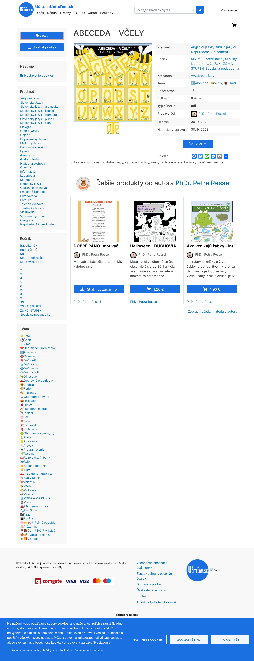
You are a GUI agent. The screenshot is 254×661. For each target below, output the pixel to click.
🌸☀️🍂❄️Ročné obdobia (37, 522)
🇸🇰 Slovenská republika (36, 474)
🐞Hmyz (230, 83)
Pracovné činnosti (32, 192)
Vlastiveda (27, 212)
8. (21, 294)
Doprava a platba (149, 584)
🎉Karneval (28, 425)
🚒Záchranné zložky (34, 506)
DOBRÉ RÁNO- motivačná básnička (99, 246)
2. (211, 64)
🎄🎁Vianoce (29, 538)
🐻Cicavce (27, 356)
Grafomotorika (30, 159)
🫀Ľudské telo (30, 429)
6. (21, 286)
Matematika (28, 180)
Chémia (25, 167)
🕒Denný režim (30, 372)
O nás (39, 13)
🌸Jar (24, 417)
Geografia (27, 220)
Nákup (52, 13)
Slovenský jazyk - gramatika (39, 106)
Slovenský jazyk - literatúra (38, 115)
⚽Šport (25, 340)
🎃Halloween (29, 401)
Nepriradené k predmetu (209, 52)
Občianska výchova (33, 188)
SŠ (22, 302)
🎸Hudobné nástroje (34, 409)
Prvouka (25, 200)
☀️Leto (25, 336)
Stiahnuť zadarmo (102, 289)
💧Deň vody (28, 364)
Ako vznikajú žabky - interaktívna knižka (212, 246)
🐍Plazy (25, 437)
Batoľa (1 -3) (28, 250)
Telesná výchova (31, 204)
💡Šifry (25, 470)
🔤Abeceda (199, 83)
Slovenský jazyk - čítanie (37, 111)
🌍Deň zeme (29, 368)
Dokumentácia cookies (88, 650)
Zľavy (43, 36)
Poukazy (106, 13)
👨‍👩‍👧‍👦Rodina (26, 518)
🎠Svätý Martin (30, 478)
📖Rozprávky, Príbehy (35, 457)
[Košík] (234, 25)
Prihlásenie (229, 10)
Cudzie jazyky (225, 47)
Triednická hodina (32, 208)
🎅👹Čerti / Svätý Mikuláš (37, 530)
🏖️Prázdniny (28, 526)
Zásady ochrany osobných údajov (33, 650)
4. (220, 64)
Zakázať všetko (189, 639)
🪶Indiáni (26, 413)
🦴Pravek (26, 445)
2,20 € (201, 144)
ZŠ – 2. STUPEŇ (31, 310)
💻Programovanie (32, 449)
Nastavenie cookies (39, 75)
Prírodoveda (28, 196)
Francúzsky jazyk (32, 147)
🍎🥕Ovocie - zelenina (35, 535)
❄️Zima (25, 344)
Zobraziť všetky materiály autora (212, 311)
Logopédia (27, 175)
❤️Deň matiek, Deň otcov (37, 348)
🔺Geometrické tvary (34, 397)
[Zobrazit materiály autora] (77, 255)
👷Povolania (28, 441)
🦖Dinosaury (29, 376)
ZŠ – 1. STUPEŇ (30, 306)
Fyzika (24, 151)
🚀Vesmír (26, 494)
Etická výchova (30, 143)
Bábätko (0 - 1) (30, 245)
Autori (92, 13)
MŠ (193, 59)
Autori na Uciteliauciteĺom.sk (157, 602)
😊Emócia (27, 384)
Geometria (27, 155)
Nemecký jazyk (30, 184)
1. (207, 64)
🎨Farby (26, 388)
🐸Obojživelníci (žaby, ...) (37, 433)
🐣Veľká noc (28, 490)
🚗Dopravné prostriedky (37, 380)
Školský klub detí (31, 262)
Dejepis (25, 135)
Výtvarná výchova (32, 216)
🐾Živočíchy (28, 510)
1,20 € (159, 289)
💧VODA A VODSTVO (35, 498)
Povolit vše (230, 639)
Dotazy (65, 13)
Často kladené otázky (152, 590)
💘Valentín (27, 482)
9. (21, 298)
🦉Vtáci (25, 502)
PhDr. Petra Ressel (211, 114)
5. (21, 282)
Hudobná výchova (32, 163)
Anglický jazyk (202, 47)
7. (21, 290)
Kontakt (64, 650)
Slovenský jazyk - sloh (35, 123)
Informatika (28, 171)
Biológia (25, 127)
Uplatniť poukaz (43, 47)
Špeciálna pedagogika (222, 68)
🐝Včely (216, 83)
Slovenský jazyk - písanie (37, 119)
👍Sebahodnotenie (33, 466)
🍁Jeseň (26, 421)
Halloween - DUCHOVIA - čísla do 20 (155, 246)
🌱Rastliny (27, 453)
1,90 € (215, 289)
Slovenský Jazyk (31, 102)
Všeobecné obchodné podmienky (152, 565)
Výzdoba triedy (202, 75)
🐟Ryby (25, 461)
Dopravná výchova (33, 139)
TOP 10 (79, 13)
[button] (113, 83)
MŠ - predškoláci (210, 59)
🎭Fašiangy (28, 393)
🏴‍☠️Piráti (25, 514)
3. (215, 64)
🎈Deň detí (28, 360)
